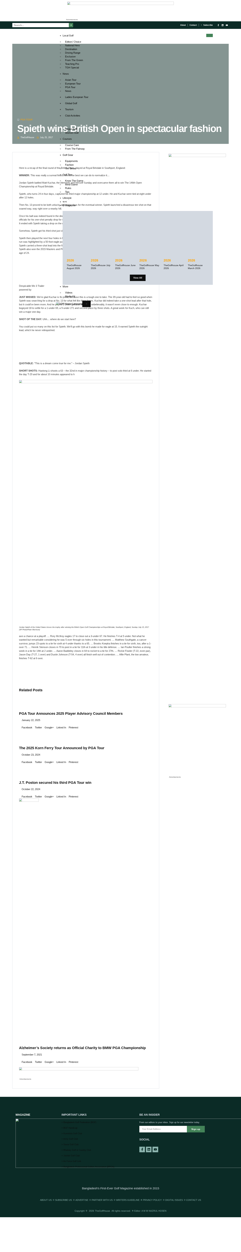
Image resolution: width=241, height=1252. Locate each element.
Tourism (69, 109)
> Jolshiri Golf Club (70, 1155)
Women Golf (72, 132)
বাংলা (65, 201)
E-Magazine (69, 205)
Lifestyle (67, 198)
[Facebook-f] (218, 25)
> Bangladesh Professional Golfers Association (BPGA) (87, 1167)
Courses (67, 138)
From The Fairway (75, 148)
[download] (78, 1069)
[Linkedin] (222, 25)
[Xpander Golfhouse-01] (197, 706)
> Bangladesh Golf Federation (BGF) (78, 1122)
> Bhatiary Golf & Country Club (76, 1150)
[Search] (71, 25)
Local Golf (68, 35)
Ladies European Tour (76, 97)
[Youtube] (227, 25)
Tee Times (70, 168)
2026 (70, 260)
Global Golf (71, 103)
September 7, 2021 (31, 1054)
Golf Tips (67, 174)
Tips (67, 191)
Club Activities (72, 115)
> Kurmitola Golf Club (71, 1133)
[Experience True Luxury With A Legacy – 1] (120, 4)
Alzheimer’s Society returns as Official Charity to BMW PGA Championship (82, 1048)
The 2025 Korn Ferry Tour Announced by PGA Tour (61, 748)
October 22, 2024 (30, 789)
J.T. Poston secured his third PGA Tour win (55, 783)
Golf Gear (68, 155)
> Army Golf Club (69, 1139)
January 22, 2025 (30, 720)
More (65, 286)
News (66, 73)
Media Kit (70, 296)
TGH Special (72, 67)
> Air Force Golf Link (71, 1161)
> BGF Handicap (69, 1128)
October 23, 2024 (30, 754)
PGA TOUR (26, 119)
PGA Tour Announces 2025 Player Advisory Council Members (71, 713)
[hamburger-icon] (209, 35)
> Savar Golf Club (70, 1144)
